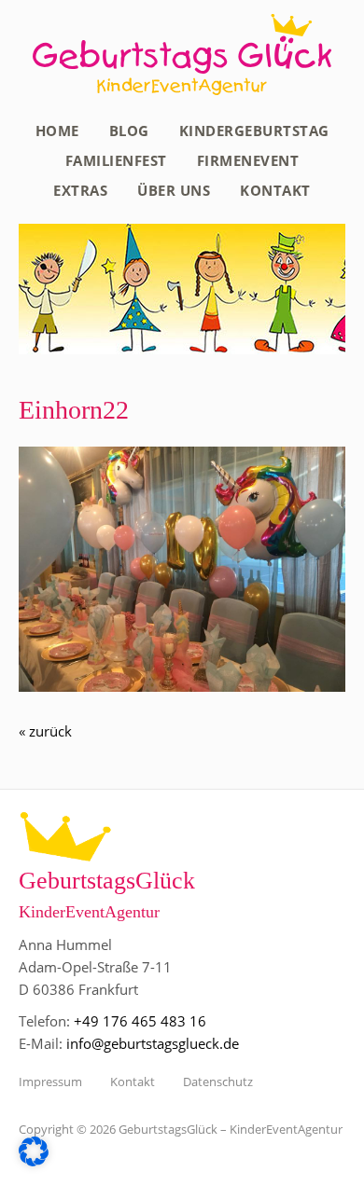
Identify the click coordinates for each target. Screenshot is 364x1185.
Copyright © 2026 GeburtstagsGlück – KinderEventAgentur (181, 1129)
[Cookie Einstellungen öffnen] (34, 1160)
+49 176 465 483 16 (140, 1021)
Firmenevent (248, 160)
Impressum (50, 1081)
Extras (80, 190)
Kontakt (275, 190)
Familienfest (116, 160)
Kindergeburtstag (254, 130)
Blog (129, 130)
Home (57, 130)
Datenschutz (218, 1081)
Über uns (173, 190)
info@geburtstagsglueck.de (152, 1043)
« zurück (45, 731)
